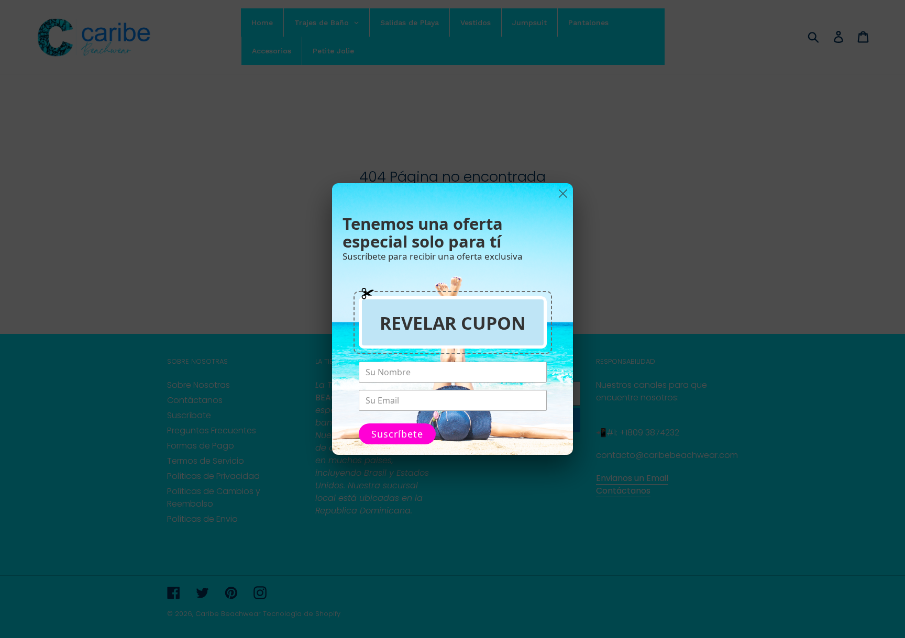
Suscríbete (397, 434)
